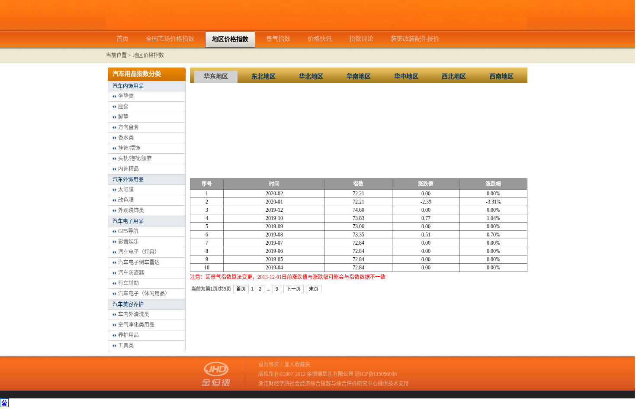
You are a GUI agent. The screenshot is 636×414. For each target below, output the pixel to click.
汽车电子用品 (128, 221)
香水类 (126, 138)
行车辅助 (128, 283)
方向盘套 (128, 127)
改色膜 (126, 200)
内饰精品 (128, 169)
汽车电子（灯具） (139, 252)
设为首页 (268, 365)
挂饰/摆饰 (129, 148)
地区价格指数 (148, 55)
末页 (313, 288)
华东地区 (216, 76)
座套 (123, 107)
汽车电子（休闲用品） (144, 294)
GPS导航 (128, 231)
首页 (241, 288)
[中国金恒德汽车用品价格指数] (316, 28)
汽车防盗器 (131, 273)
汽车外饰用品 (128, 180)
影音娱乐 (128, 242)
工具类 (126, 346)
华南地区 (359, 76)
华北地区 (311, 76)
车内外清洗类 (133, 314)
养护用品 (128, 335)
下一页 (293, 288)
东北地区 (263, 76)
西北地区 (454, 76)
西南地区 (501, 76)
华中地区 (406, 76)
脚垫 (123, 117)
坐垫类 (126, 96)
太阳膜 (126, 190)
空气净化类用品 (136, 325)
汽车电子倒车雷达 (139, 262)
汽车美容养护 (128, 304)
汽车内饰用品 (128, 86)
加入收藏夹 (297, 365)
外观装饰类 (131, 210)
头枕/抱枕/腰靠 (135, 158)
